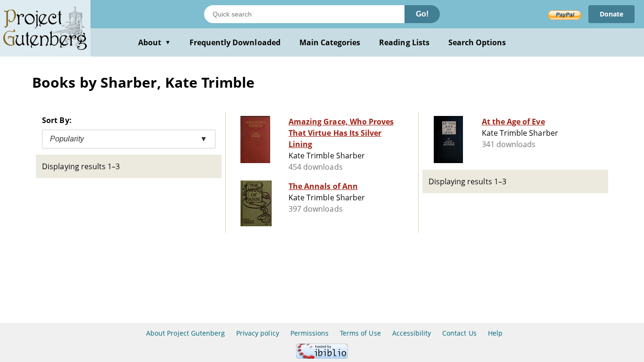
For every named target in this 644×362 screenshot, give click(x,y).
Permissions (309, 333)
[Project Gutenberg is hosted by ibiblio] (322, 356)
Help (495, 333)
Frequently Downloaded (235, 42)
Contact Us (459, 333)
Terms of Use (360, 333)
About (154, 42)
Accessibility (411, 333)
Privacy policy (257, 333)
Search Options (477, 42)
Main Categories (330, 42)
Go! (422, 14)
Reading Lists (404, 42)
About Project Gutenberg (185, 333)
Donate (611, 13)
